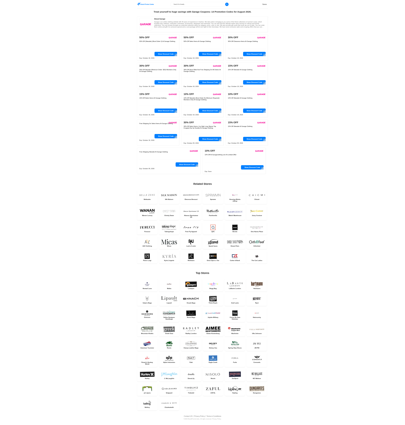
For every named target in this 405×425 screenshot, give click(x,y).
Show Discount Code (166, 54)
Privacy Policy (199, 416)
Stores (264, 4)
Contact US (188, 416)
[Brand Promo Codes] (145, 4)
